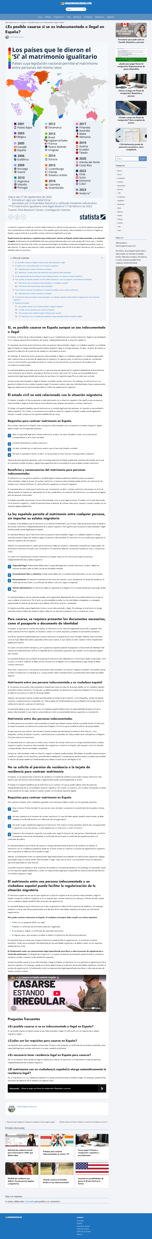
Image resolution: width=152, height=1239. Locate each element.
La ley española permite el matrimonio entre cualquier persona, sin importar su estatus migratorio (48, 276)
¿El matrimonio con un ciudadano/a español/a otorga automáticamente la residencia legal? (50, 316)
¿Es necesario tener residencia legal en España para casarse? (40, 313)
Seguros (120, 212)
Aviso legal (80, 1221)
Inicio (40, 17)
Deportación (99, 17)
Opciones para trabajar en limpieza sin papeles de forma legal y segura (31, 1122)
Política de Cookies (83, 1229)
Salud (119, 208)
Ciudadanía (88, 17)
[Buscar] (84, 9)
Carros (119, 174)
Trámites (120, 223)
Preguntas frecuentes (22, 303)
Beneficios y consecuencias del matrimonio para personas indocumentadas (45, 272)
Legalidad (110, 17)
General (120, 189)
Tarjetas (119, 215)
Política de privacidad (83, 1232)
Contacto (79, 1223)
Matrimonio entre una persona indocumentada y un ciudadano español (43, 283)
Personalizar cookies (83, 1226)
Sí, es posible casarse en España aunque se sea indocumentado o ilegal (40, 262)
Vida (118, 227)
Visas (69, 17)
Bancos (119, 171)
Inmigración (58, 17)
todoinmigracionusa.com (17, 37)
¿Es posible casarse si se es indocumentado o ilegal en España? (40, 306)
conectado (29, 1201)
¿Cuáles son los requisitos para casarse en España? (36, 310)
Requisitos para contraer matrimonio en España (35, 269)
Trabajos (48, 17)
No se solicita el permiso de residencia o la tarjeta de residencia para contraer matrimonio (46, 290)
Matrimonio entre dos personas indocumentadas (35, 286)
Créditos (120, 182)
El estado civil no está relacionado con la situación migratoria (36, 266)
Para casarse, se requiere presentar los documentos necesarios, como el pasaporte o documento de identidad (53, 279)
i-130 (119, 193)
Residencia (77, 17)
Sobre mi (80, 1234)
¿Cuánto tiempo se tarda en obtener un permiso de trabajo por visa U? (83, 1122)
